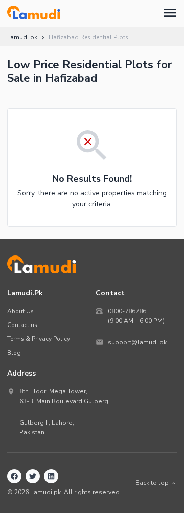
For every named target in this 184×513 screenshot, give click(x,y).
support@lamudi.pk (137, 342)
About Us (20, 311)
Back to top (152, 483)
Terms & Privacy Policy (38, 339)
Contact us (22, 325)
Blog (14, 352)
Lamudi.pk (22, 37)
